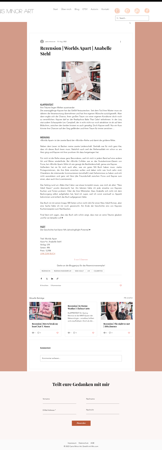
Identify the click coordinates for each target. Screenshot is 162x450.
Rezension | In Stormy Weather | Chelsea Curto (79, 307)
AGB (92, 443)
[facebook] (147, 11)
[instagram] (127, 11)
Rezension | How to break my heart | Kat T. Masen (45, 325)
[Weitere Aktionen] (120, 41)
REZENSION (46, 271)
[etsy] (117, 11)
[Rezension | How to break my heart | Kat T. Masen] (45, 311)
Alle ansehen (128, 298)
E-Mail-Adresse (49, 410)
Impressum (72, 443)
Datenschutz (83, 443)
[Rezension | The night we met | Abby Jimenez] (117, 311)
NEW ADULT (79, 271)
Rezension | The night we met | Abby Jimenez (116, 325)
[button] (130, 23)
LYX (89, 271)
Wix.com (94, 446)
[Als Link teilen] (57, 279)
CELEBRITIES (98, 271)
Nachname (90, 399)
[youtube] (137, 11)
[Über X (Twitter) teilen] (47, 279)
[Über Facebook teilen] (41, 279)
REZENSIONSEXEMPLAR (62, 271)
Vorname (46, 399)
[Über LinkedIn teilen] (52, 279)
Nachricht (90, 410)
